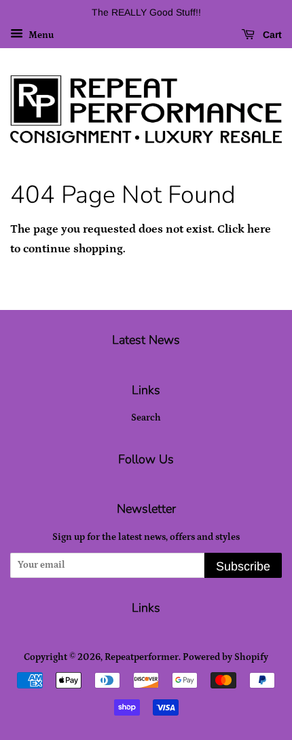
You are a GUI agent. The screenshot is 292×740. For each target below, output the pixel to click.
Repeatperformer (142, 657)
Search (146, 417)
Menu (40, 35)
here (259, 229)
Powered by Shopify (225, 657)
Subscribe (243, 566)
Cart (271, 34)
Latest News (146, 340)
